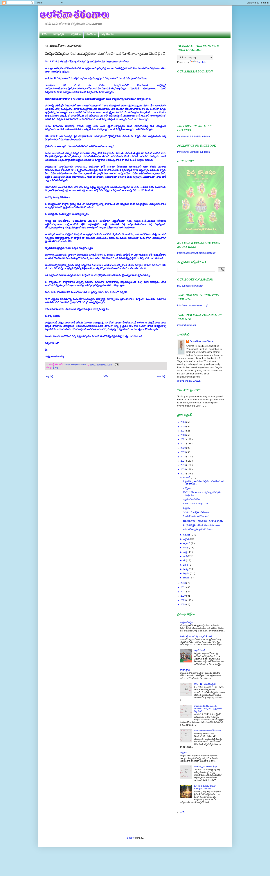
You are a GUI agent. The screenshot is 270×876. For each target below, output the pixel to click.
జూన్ (185, 556)
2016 (183, 465)
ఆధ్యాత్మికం (59, 34)
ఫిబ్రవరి (186, 573)
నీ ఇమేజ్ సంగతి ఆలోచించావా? (196, 516)
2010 (183, 596)
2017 (183, 461)
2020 (183, 448)
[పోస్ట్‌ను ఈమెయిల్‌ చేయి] (116, 364)
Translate (201, 62)
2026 (183, 422)
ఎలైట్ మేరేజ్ (199, 650)
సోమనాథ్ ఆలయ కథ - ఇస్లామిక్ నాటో (196, 636)
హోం (44, 34)
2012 (183, 587)
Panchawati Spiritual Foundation (193, 136)
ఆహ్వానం (186, 488)
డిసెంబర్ (187, 477)
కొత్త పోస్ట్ (49, 376)
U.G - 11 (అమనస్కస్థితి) (205, 684)
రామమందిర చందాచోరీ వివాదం (207, 730)
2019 (183, 452)
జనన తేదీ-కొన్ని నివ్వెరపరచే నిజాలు (198, 529)
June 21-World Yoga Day (195, 503)
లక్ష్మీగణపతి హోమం (191, 499)
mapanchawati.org (186, 325)
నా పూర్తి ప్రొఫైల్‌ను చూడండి (189, 381)
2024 (183, 430)
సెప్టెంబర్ (187, 543)
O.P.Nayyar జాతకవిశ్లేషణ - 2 (207, 766)
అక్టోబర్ (186, 539)
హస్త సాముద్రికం (186, 622)
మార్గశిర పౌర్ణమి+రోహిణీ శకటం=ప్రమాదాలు (201, 525)
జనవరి (186, 577)
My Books (107, 34)
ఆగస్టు (186, 547)
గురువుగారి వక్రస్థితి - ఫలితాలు (196, 512)
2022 (183, 439)
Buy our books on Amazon (190, 286)
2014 (183, 473)
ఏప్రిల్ (186, 565)
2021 (183, 443)
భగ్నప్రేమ (186, 508)
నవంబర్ (187, 534)
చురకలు (91, 34)
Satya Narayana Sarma (76, 364)
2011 (183, 591)
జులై (185, 552)
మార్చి (186, 569)
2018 (183, 456)
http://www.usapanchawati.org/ (192, 305)
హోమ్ (105, 376)
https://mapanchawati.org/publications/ (196, 253)
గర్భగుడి (183, 752)
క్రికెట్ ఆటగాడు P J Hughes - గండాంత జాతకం (203, 521)
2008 (183, 604)
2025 (183, 426)
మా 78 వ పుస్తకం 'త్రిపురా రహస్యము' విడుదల (205, 787)
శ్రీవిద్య (55, 367)
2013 (183, 583)
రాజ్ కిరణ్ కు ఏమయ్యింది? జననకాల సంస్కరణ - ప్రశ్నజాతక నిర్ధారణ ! (208, 709)
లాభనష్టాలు (185, 670)
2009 (183, 600)
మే (184, 560)
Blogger (130, 838)
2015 (183, 469)
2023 (183, 435)
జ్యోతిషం (76, 34)
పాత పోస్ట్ (161, 376)
